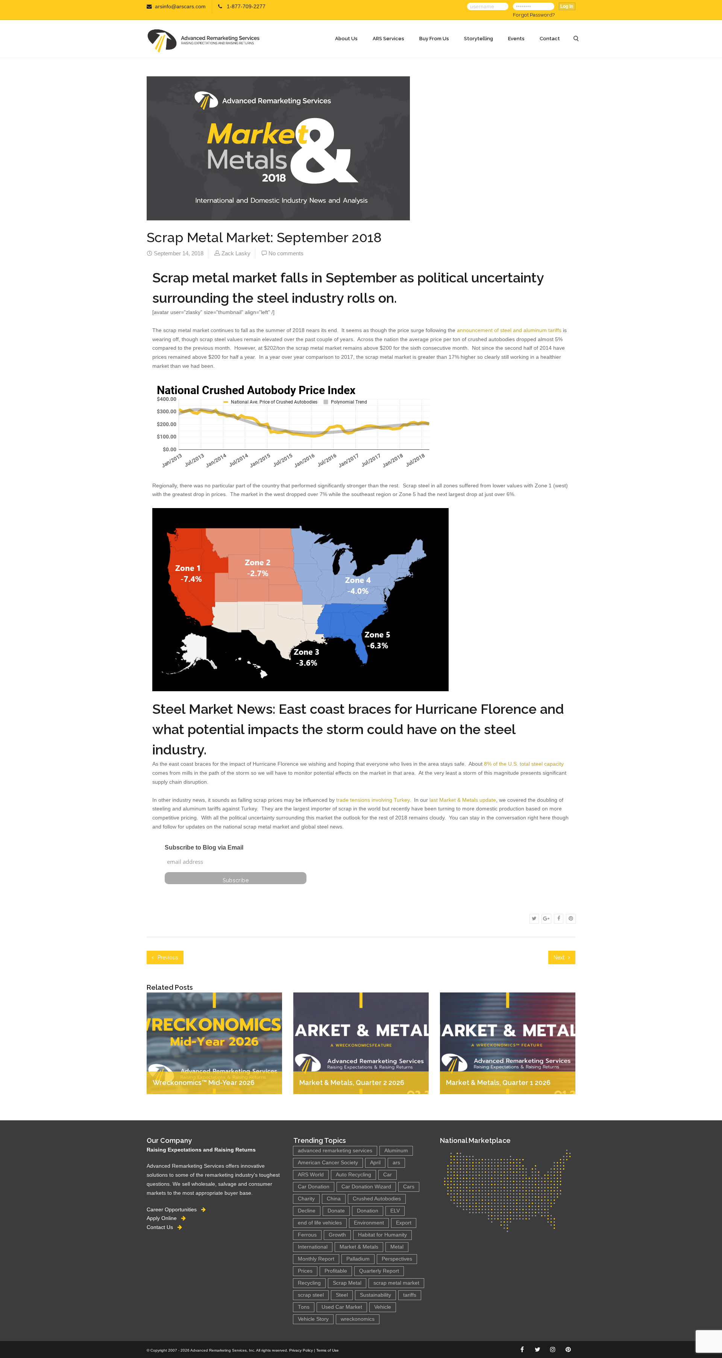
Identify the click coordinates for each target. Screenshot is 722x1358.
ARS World (311, 1174)
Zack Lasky (235, 253)
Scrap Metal (347, 1283)
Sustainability (375, 1295)
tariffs (409, 1295)
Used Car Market (342, 1307)
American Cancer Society (328, 1162)
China (334, 1199)
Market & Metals (359, 1247)
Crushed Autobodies (377, 1199)
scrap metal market (396, 1283)
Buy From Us (434, 38)
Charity (306, 1199)
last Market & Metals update (462, 800)
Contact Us (162, 1227)
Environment (369, 1223)
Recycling (309, 1283)
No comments (285, 253)
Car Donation (313, 1187)
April (375, 1162)
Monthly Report (316, 1259)
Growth (337, 1235)
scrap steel (311, 1295)
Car (387, 1174)
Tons (303, 1307)
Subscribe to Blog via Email (204, 847)
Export (403, 1223)
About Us (346, 38)
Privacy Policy (301, 1350)
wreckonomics (358, 1319)
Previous (167, 957)
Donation (367, 1211)
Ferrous (307, 1235)
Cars (408, 1187)
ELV (395, 1211)
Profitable (336, 1271)
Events (516, 38)
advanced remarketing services (335, 1150)
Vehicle (382, 1307)
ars (396, 1162)
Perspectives (397, 1259)
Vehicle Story (313, 1319)
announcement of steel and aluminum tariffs (509, 330)
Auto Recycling (353, 1174)
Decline (306, 1211)
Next (560, 957)
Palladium (358, 1259)
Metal (396, 1247)
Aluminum (396, 1150)
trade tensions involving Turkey (372, 800)
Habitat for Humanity (382, 1235)
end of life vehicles (320, 1223)
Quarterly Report (379, 1271)
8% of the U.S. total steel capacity (524, 764)
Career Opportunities (174, 1209)
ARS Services (388, 38)
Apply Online (164, 1218)
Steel (342, 1295)
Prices (305, 1271)
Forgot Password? (534, 15)
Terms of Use (327, 1350)
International (313, 1247)
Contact (550, 38)
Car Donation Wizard (366, 1187)
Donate (336, 1211)
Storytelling (478, 38)
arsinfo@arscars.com (180, 6)
